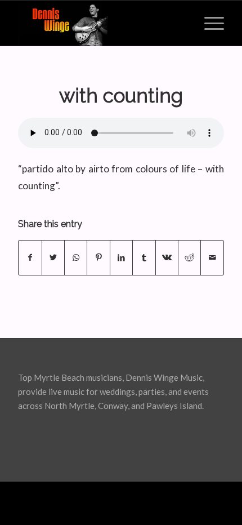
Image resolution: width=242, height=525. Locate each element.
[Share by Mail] (212, 257)
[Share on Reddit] (189, 257)
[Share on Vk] (167, 257)
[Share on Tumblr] (144, 257)
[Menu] (208, 23)
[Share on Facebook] (30, 257)
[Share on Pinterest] (98, 257)
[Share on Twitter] (53, 257)
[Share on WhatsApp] (76, 257)
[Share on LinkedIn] (121, 257)
